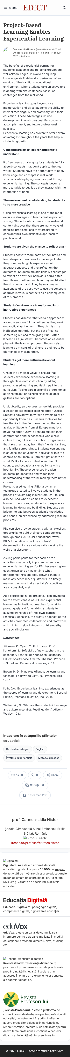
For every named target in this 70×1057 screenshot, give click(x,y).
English (40, 749)
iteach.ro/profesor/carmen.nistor (35, 843)
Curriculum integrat (17, 749)
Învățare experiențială (19, 757)
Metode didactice (48, 757)
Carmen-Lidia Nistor (23, 49)
